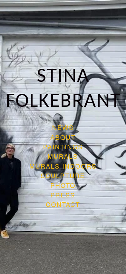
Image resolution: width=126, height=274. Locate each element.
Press (62, 194)
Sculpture (63, 175)
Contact (63, 204)
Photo (63, 185)
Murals (63, 156)
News (63, 127)
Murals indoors (63, 165)
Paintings (63, 146)
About (63, 137)
